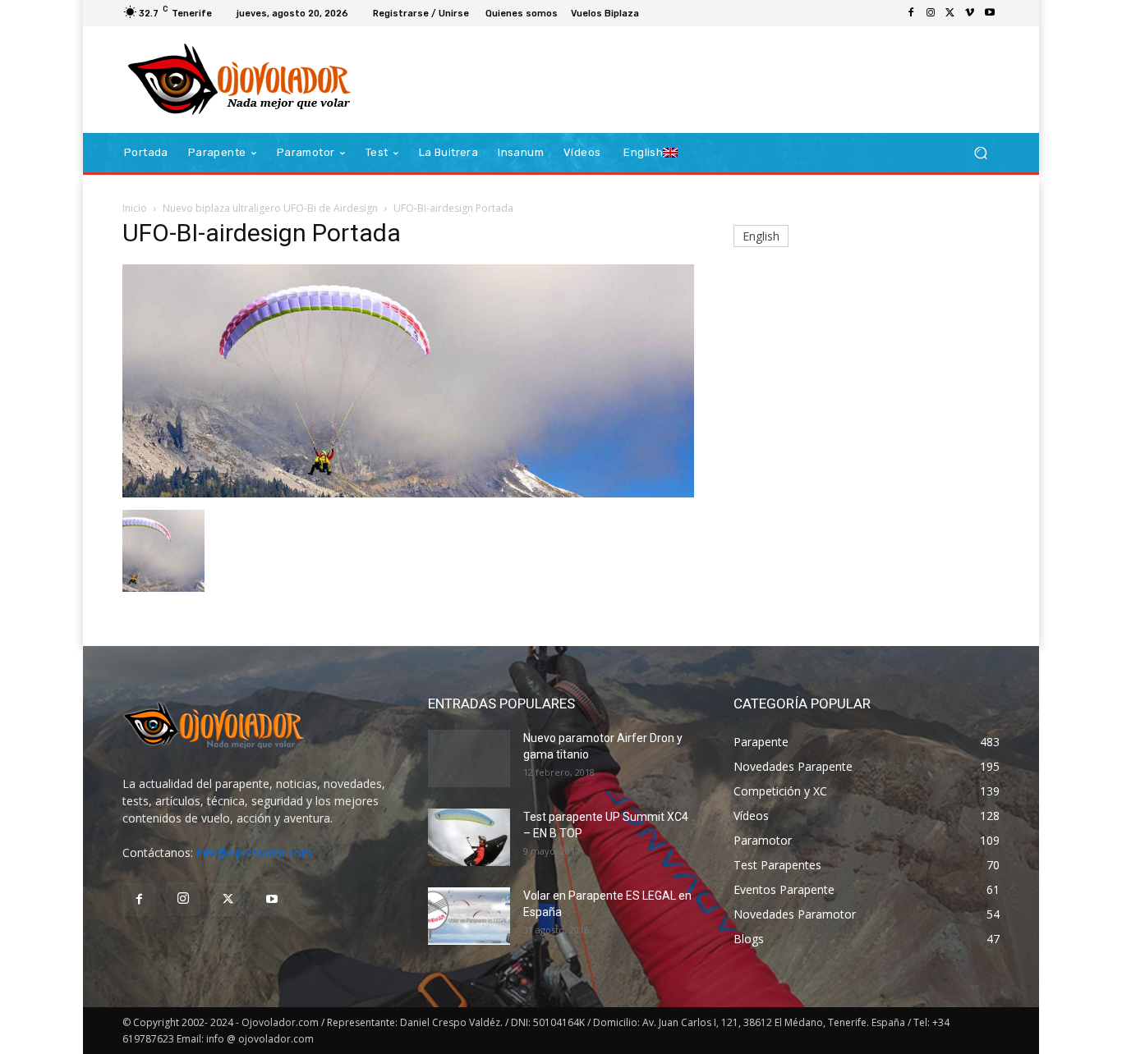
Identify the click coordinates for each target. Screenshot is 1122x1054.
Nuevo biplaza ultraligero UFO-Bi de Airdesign (270, 208)
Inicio (134, 208)
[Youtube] (990, 13)
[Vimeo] (970, 13)
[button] (980, 153)
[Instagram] (930, 13)
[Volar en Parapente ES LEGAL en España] (469, 916)
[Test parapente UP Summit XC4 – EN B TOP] (469, 837)
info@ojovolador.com (254, 852)
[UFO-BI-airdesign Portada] (408, 493)
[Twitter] (950, 13)
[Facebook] (911, 13)
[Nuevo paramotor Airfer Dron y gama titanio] (469, 758)
